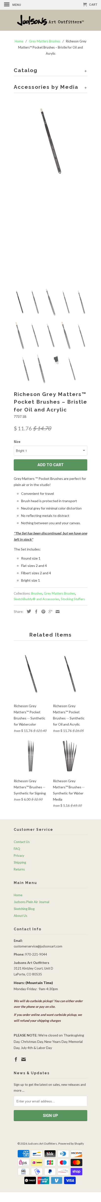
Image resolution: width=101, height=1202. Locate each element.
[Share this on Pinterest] (42, 612)
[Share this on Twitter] (27, 611)
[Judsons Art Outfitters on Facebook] (16, 1059)
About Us (20, 916)
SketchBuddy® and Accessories (36, 599)
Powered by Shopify (71, 1143)
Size (17, 441)
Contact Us (22, 842)
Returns (19, 869)
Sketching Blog (24, 909)
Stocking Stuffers (73, 599)
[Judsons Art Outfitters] (50, 20)
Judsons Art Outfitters (42, 1143)
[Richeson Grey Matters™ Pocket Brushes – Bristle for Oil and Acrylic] (50, 141)
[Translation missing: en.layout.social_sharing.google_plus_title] (49, 612)
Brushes (36, 593)
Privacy (19, 855)
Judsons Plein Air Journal (31, 902)
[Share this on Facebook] (35, 612)
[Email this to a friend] (56, 612)
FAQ (17, 849)
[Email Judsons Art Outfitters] (23, 1059)
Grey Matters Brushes (59, 593)
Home (18, 895)
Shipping (20, 862)
